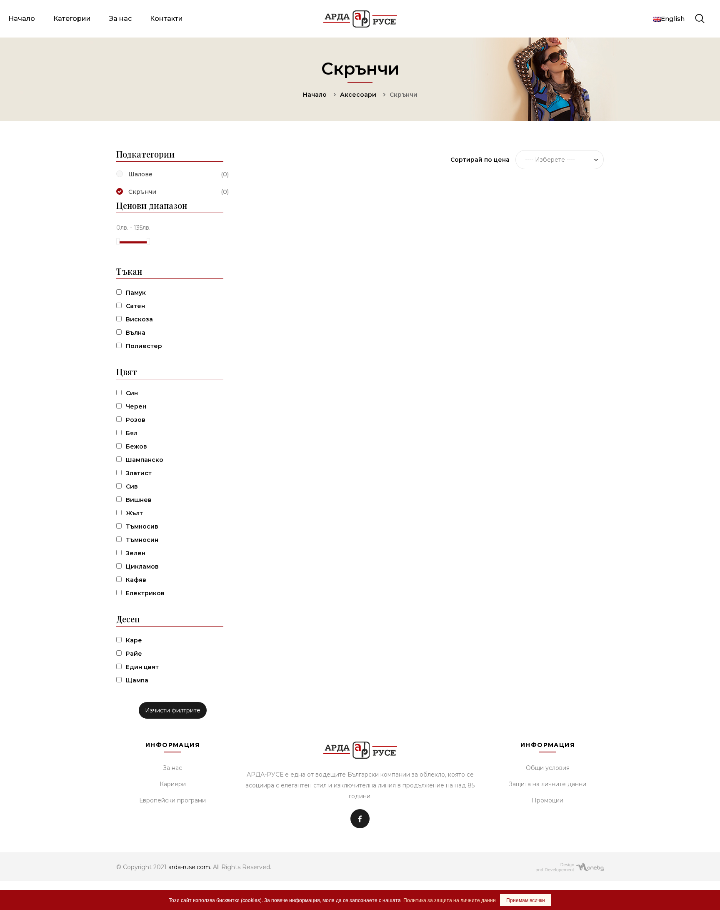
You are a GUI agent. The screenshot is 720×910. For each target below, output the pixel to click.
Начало (21, 19)
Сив (132, 486)
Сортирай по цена (480, 159)
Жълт (134, 513)
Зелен (135, 553)
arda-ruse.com (189, 867)
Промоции (547, 800)
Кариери (173, 784)
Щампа (137, 680)
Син (132, 393)
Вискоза (139, 319)
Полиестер (144, 346)
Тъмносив (142, 526)
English (673, 19)
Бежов (136, 446)
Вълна (135, 332)
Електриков (145, 593)
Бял (132, 433)
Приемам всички (525, 899)
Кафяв (136, 580)
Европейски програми (172, 800)
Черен (136, 406)
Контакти (166, 19)
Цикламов (142, 566)
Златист (139, 473)
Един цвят (142, 667)
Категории (72, 19)
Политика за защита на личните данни (449, 899)
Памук (136, 292)
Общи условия (548, 768)
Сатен (135, 306)
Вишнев (139, 500)
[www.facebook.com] (360, 818)
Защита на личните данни (547, 784)
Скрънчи (142, 192)
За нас (120, 19)
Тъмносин (142, 540)
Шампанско (144, 460)
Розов (135, 420)
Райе (134, 653)
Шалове (140, 174)
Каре (134, 640)
